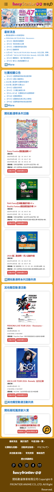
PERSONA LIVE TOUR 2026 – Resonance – (20, 38)
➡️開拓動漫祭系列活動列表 (20, 279)
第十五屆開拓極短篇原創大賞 (28, 425)
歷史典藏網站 (27, 459)
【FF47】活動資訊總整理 (15, 41)
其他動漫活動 (15, 453)
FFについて (42, 447)
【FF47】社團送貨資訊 (14, 87)
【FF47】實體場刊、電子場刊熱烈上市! (20, 58)
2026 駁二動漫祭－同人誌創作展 (21, 256)
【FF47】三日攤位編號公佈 (15, 90)
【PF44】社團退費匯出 (14, 96)
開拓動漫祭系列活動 (16, 113)
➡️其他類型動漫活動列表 (18, 402)
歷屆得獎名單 (32, 431)
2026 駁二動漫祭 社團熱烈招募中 (17, 82)
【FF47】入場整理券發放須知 (16, 47)
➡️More (9, 64)
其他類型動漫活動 (15, 287)
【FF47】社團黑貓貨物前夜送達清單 (19, 76)
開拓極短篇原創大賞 (16, 410)
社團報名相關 (11, 447)
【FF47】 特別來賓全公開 (15, 44)
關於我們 (24, 441)
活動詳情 (11, 171)
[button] (27, 18)
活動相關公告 (22, 171)
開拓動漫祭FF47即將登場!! (15, 35)
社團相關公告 (12, 72)
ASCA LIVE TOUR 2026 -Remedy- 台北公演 (25, 381)
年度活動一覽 (37, 441)
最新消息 (9, 32)
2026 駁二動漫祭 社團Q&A (15, 85)
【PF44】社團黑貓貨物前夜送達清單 (19, 102)
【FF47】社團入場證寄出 (15, 79)
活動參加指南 (27, 447)
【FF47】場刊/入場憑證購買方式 (17, 61)
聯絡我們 (41, 453)
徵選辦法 (21, 431)
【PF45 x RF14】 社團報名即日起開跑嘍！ (20, 93)
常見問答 (30, 453)
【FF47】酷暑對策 (12, 50)
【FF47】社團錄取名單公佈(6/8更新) (19, 99)
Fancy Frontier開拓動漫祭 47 (19, 151)
